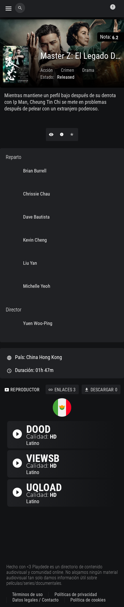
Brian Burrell (34, 171)
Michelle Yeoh (36, 286)
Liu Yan (30, 263)
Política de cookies (88, 600)
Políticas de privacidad (76, 594)
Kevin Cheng (35, 240)
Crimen (67, 70)
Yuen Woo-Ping (37, 323)
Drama (88, 70)
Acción (46, 70)
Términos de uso (27, 594)
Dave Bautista (36, 217)
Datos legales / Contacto (35, 600)
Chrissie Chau (36, 194)
